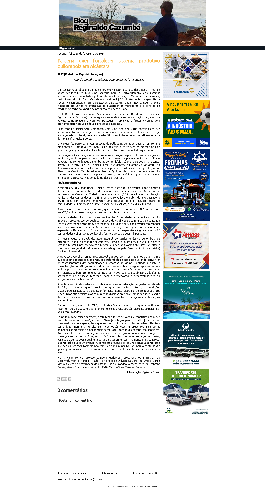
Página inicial (67, 48)
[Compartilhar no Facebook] (69, 379)
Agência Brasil (151, 372)
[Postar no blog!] (62, 379)
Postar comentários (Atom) (85, 479)
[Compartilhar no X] (65, 379)
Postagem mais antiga (146, 473)
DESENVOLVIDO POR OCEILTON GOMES (123, 486)
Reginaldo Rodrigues (90, 74)
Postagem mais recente (72, 473)
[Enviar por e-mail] (58, 379)
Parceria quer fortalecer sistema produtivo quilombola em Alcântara (109, 63)
